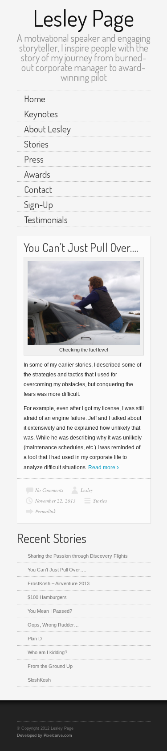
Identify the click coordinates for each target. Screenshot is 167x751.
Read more (101, 467)
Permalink (45, 511)
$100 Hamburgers (47, 597)
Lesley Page (83, 18)
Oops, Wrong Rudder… (53, 624)
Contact (38, 189)
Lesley (87, 490)
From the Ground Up (50, 666)
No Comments (49, 490)
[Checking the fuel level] (84, 303)
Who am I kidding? (47, 652)
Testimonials (46, 219)
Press (34, 159)
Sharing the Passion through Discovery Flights (78, 556)
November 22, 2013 (55, 500)
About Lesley (47, 129)
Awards (37, 174)
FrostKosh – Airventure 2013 (59, 583)
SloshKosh (39, 680)
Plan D (35, 638)
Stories (36, 144)
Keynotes (41, 114)
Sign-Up (38, 204)
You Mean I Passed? (50, 611)
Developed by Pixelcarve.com (44, 735)
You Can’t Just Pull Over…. (81, 247)
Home (34, 98)
